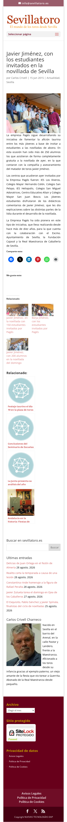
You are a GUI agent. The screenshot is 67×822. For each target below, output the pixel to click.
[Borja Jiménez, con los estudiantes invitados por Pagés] (43, 310)
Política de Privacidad (19, 761)
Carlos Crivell (19, 78)
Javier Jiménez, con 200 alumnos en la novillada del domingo (16, 357)
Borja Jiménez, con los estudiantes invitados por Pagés (40, 325)
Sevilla (10, 82)
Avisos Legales (16, 756)
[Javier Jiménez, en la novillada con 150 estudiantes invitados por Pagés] (17, 310)
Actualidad (53, 78)
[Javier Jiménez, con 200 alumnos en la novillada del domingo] (17, 344)
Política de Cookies (18, 766)
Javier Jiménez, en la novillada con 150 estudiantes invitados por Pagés (17, 325)
